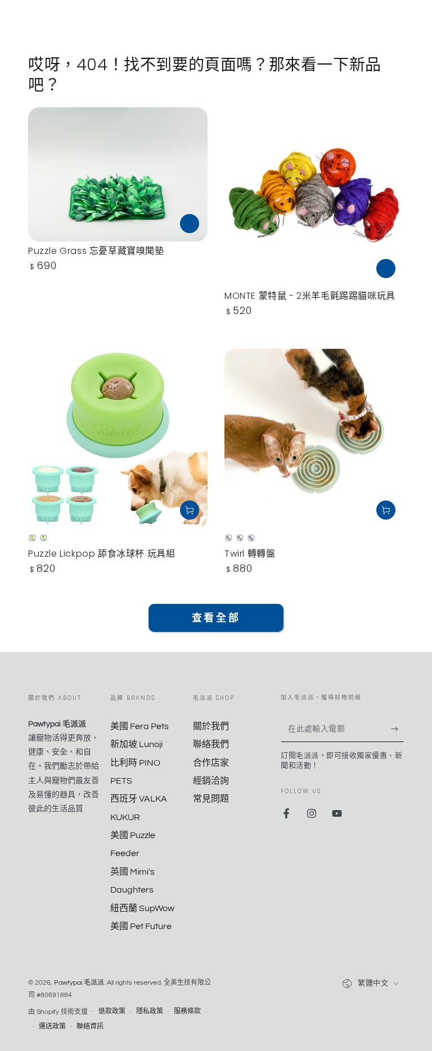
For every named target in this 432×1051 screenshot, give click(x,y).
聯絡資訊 (90, 1026)
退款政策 (111, 1011)
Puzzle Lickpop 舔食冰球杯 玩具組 (101, 553)
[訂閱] (397, 729)
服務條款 (187, 1011)
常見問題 (211, 798)
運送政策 (52, 1026)
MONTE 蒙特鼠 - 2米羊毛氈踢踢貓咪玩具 (309, 295)
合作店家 (211, 762)
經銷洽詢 (211, 780)
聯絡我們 (211, 744)
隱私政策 (149, 1011)
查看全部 (216, 618)
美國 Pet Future (141, 926)
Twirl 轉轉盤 (249, 553)
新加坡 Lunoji (136, 744)
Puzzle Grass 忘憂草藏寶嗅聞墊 (96, 250)
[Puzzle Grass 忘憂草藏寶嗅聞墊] (118, 174)
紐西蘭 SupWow (142, 908)
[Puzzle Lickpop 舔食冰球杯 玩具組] (118, 438)
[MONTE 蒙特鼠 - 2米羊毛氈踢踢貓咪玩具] (314, 196)
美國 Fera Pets (139, 726)
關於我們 (211, 726)
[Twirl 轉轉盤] (314, 438)
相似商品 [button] (189, 223)
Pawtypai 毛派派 (79, 982)
